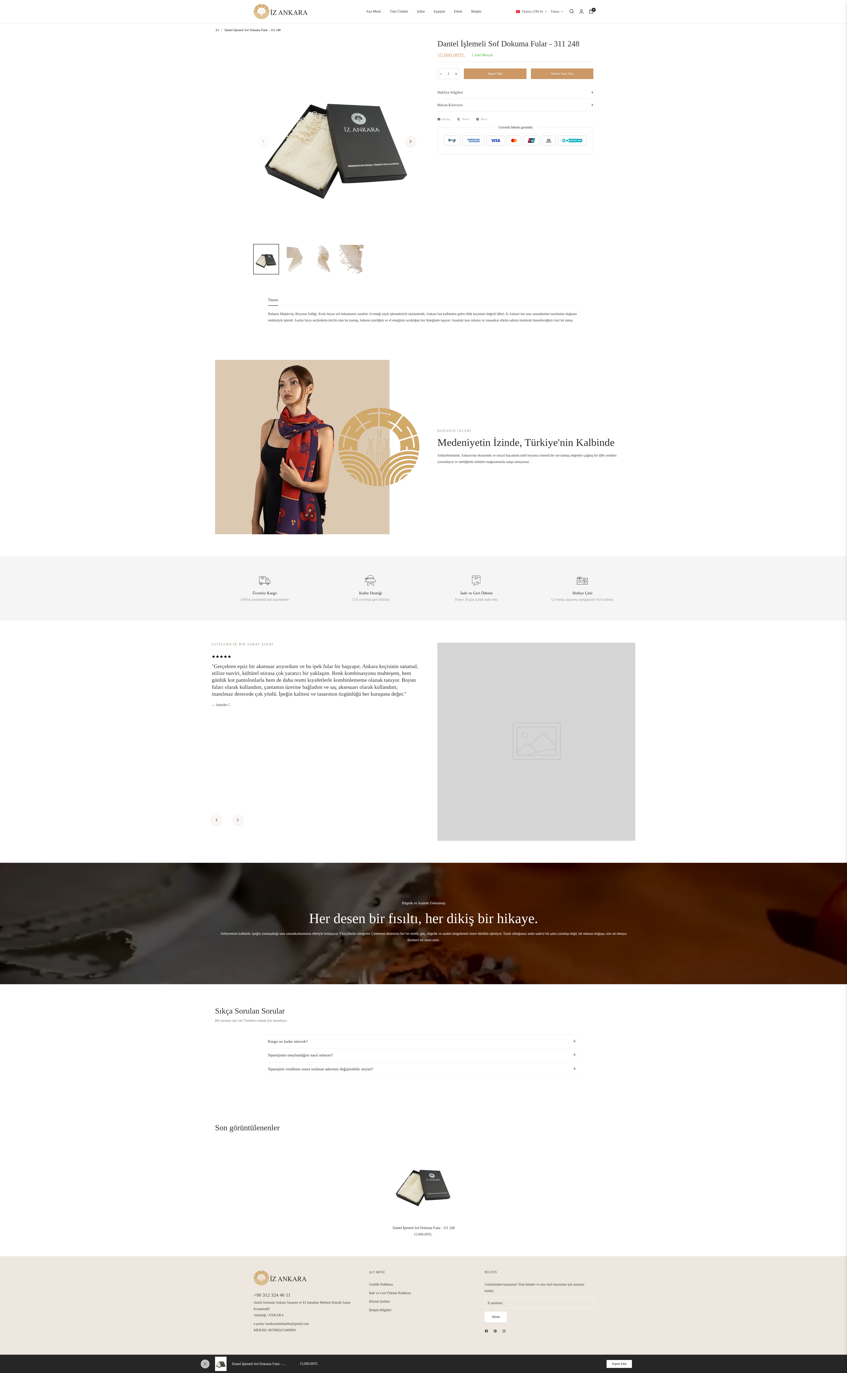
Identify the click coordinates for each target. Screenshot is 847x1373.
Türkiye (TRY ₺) (532, 11)
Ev (217, 30)
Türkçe (555, 11)
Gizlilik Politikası (381, 1284)
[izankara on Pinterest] (495, 1331)
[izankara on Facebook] (486, 1331)
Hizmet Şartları (379, 1301)
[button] (572, 11)
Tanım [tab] (273, 300)
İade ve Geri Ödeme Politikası (390, 1293)
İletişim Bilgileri (380, 1310)
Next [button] (410, 141)
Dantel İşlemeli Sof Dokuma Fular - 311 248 (424, 1228)
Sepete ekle (619, 1363)
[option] (337, 139)
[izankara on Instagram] (504, 1331)
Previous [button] (263, 141)
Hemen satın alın (562, 73)
